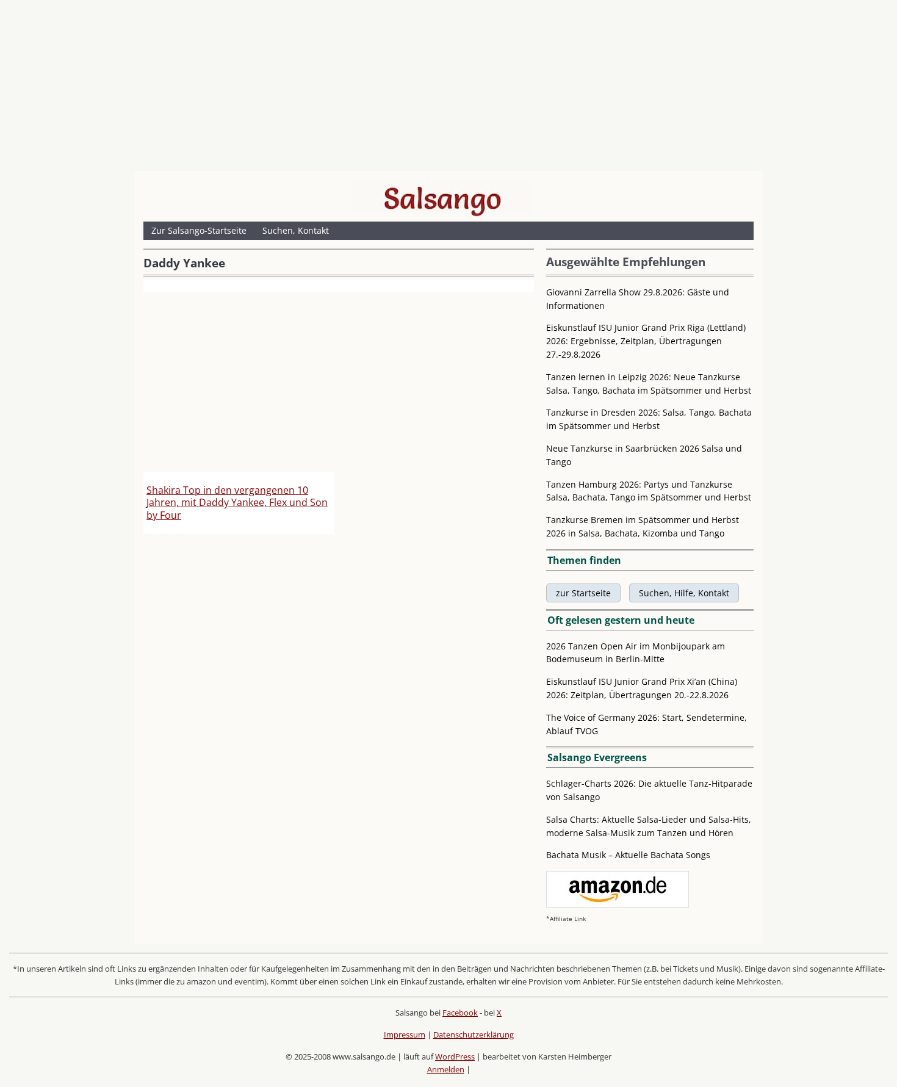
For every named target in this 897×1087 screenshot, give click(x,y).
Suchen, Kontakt (295, 230)
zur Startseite (583, 593)
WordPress (455, 1056)
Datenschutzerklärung (473, 1034)
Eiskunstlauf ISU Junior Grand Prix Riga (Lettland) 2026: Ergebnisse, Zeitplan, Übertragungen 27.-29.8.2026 (646, 341)
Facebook (460, 1012)
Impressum (404, 1034)
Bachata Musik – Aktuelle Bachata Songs (628, 855)
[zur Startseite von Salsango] (442, 198)
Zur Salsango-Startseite (199, 230)
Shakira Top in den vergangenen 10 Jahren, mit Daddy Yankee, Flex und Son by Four (237, 502)
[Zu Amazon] (617, 904)
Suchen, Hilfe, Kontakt (684, 593)
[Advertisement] (448, 88)
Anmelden (445, 1069)
